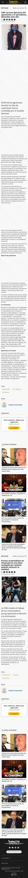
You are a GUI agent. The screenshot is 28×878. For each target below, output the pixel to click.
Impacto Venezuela (15, 405)
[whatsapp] (4, 19)
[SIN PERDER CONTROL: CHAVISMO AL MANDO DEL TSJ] (14, 483)
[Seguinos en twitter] (9, 848)
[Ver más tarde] (2, 19)
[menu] (2, 2)
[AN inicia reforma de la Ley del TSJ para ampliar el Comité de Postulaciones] (14, 508)
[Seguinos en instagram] (15, 848)
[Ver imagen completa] (25, 26)
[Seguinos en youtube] (12, 848)
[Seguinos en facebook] (18, 848)
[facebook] (7, 19)
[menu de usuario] (25, 2)
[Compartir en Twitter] (9, 19)
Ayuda (22, 871)
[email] (12, 19)
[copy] (14, 19)
